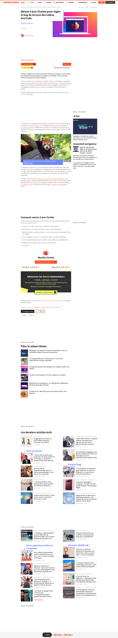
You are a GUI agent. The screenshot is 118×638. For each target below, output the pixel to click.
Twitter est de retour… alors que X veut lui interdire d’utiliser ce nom (44, 497)
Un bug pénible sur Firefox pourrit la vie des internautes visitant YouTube (46, 359)
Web (87, 7)
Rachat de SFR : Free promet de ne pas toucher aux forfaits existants (43, 484)
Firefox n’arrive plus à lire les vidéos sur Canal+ (47, 375)
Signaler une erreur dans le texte (50, 307)
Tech (82, 7)
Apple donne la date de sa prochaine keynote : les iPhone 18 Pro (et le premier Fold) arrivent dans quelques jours (86, 498)
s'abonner (111, 2)
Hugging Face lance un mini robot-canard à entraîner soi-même (42, 440)
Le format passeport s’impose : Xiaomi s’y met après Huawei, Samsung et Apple (86, 484)
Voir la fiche (38, 599)
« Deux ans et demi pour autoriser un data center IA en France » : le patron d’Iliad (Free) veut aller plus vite (44, 457)
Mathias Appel (28, 163)
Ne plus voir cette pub (27, 60)
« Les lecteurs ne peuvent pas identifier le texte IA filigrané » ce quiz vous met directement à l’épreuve (85, 471)
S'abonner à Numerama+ (44, 292)
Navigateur (94, 7)
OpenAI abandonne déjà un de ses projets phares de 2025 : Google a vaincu (88, 150)
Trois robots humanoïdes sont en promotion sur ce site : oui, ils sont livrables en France (44, 555)
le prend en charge (56, 184)
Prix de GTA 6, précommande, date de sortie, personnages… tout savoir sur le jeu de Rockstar (44, 471)
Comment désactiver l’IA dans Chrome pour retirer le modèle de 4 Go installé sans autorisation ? (85, 157)
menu (23, 2)
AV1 (31, 183)
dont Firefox (53, 181)
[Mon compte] (99, 2)
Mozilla (37, 307)
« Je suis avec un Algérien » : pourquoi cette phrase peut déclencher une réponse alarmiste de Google (86, 579)
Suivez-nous (67, 64)
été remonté (56, 126)
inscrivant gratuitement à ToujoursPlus (49, 301)
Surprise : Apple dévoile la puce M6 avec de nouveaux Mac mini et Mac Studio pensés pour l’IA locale (44, 535)
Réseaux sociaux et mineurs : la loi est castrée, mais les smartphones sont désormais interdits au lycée (44, 568)
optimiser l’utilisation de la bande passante (51, 179)
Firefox (24, 315)
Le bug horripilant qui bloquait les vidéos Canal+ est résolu (49, 368)
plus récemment (26, 127)
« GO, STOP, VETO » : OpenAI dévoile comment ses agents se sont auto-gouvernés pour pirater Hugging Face (86, 441)
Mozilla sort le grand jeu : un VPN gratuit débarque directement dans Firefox (48, 384)
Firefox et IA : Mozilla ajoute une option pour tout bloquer (48, 392)
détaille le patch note (35, 126)
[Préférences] (103, 2)
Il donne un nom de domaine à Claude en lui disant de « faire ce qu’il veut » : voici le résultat (85, 552)
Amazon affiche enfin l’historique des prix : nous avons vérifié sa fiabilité (86, 565)
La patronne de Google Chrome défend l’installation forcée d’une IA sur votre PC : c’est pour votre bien (84, 165)
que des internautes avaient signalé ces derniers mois (42, 83)
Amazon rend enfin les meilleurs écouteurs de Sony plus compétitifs (85, 535)
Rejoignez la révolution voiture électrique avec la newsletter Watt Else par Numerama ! (48, 351)
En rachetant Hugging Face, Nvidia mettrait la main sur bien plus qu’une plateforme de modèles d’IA (86, 454)
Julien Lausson (29, 35)
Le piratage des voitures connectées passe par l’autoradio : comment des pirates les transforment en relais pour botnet (86, 592)
